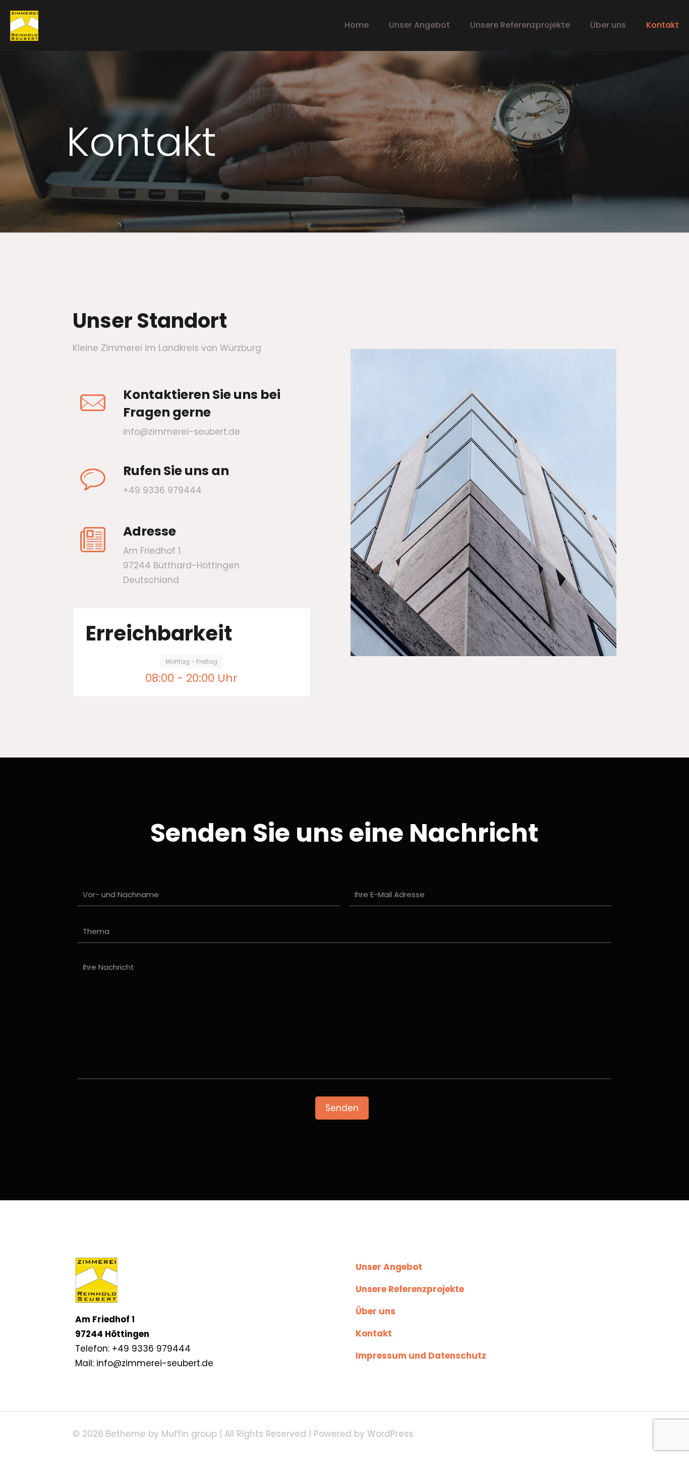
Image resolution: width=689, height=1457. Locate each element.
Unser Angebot (389, 1267)
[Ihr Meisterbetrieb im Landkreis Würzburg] (24, 25)
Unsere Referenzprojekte (410, 1289)
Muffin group (189, 1434)
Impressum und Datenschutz (421, 1356)
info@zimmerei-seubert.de (181, 432)
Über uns (375, 1311)
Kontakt (374, 1333)
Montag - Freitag (191, 661)
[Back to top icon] (640, 1436)
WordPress (390, 1434)
